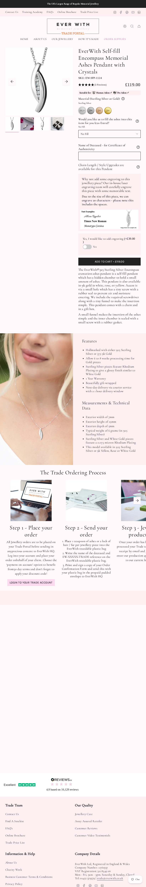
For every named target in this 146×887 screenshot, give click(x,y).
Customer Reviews (86, 828)
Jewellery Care (84, 814)
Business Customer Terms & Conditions (28, 877)
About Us (11, 862)
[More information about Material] (123, 98)
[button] (62, 39)
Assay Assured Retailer (88, 821)
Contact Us (11, 12)
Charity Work (13, 869)
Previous (12, 81)
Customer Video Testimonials (92, 835)
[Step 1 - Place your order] (31, 500)
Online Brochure (67, 12)
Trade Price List (89, 12)
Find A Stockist (14, 821)
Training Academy (32, 12)
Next (66, 81)
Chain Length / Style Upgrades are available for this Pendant (101, 167)
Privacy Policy (13, 884)
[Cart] (139, 26)
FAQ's (50, 12)
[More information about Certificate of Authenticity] (138, 147)
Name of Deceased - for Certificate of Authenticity (101, 147)
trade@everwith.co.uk (110, 878)
